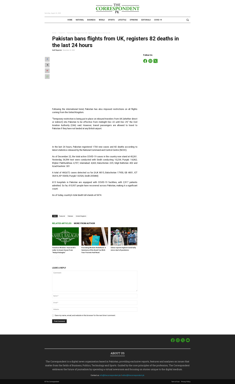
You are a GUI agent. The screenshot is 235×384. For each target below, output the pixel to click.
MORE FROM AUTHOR (84, 223)
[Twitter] (47, 65)
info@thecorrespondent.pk (110, 375)
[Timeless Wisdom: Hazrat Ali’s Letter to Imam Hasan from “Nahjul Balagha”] (65, 236)
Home (54, 33)
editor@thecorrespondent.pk (133, 375)
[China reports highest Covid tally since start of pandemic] (124, 236)
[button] (187, 20)
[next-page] (57, 257)
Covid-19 (62, 33)
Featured (62, 216)
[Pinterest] (47, 70)
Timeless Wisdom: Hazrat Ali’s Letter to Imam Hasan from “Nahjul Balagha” (64, 250)
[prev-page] (53, 257)
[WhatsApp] (47, 76)
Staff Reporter (57, 50)
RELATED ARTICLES (61, 223)
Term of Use (175, 382)
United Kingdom (81, 216)
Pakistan (70, 216)
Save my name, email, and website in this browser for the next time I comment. (85, 315)
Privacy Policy (185, 382)
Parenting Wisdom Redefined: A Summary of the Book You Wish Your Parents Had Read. (93, 250)
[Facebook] (47, 59)
